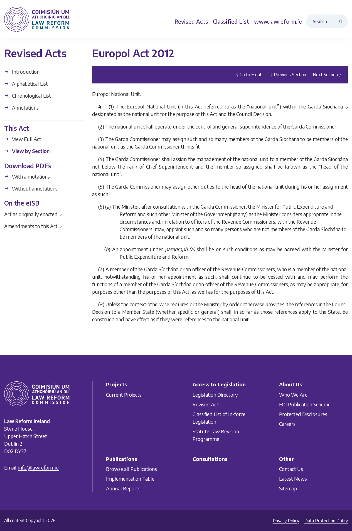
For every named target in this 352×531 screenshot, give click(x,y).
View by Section (30, 151)
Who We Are (293, 394)
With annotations (30, 176)
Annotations (25, 107)
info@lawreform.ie (38, 467)
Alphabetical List (29, 83)
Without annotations (34, 188)
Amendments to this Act (33, 226)
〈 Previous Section (287, 74)
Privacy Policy (286, 520)
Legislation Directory (215, 394)
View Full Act (26, 139)
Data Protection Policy (326, 520)
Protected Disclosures (303, 414)
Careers (287, 423)
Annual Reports (123, 488)
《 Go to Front (248, 74)
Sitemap (288, 488)
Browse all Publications (131, 469)
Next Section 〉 (328, 74)
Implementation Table (130, 478)
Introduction (25, 71)
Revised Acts (207, 404)
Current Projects (124, 394)
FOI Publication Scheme (305, 404)
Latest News (293, 478)
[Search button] (342, 21)
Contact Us (291, 469)
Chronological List (31, 95)
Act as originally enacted (33, 214)
